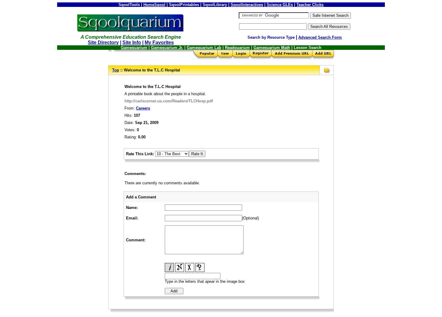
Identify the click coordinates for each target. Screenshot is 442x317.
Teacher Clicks (310, 4)
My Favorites (159, 42)
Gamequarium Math (271, 47)
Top (115, 70)
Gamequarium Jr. (167, 47)
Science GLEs (280, 4)
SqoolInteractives (247, 4)
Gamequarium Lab (204, 47)
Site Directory (103, 42)
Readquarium (237, 47)
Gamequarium (134, 47)
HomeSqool (154, 4)
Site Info (131, 42)
